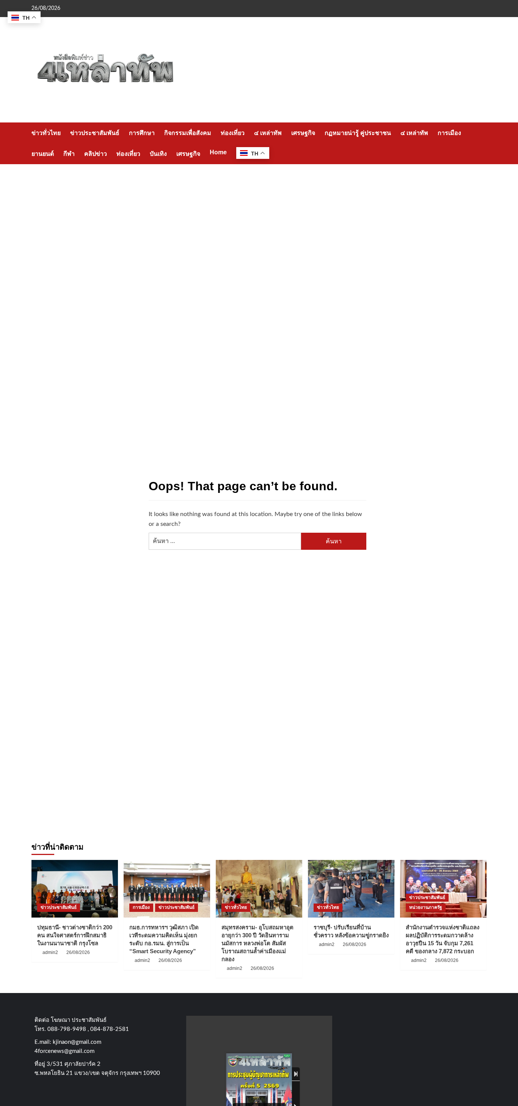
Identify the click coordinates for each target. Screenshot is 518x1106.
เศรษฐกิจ (303, 133)
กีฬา (69, 154)
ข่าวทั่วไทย (46, 133)
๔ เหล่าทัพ (268, 133)
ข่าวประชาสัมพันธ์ (94, 133)
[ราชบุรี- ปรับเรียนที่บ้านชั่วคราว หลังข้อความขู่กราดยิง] (351, 889)
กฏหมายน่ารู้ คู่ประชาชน (358, 133)
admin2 (50, 952)
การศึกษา (142, 133)
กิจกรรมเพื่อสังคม (187, 133)
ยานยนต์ (42, 154)
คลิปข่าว (95, 154)
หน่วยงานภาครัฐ (425, 907)
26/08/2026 (78, 952)
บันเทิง (158, 154)
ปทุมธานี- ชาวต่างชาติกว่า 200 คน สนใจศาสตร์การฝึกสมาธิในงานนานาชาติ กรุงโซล (74, 935)
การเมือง (449, 133)
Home (218, 152)
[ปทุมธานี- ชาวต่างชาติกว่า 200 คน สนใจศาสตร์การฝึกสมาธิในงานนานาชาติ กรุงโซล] (74, 889)
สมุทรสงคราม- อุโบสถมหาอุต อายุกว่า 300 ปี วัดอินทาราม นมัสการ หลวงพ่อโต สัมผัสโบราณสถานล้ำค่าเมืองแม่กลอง (257, 943)
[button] (482, 143)
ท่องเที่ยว (233, 133)
